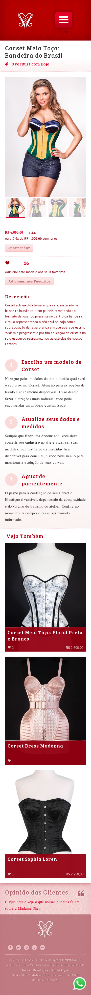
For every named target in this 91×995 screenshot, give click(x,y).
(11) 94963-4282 (70, 960)
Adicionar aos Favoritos (29, 281)
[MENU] (63, 20)
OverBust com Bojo (30, 63)
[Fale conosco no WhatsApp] (79, 983)
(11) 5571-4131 (32, 960)
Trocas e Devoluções (34, 970)
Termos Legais (60, 970)
